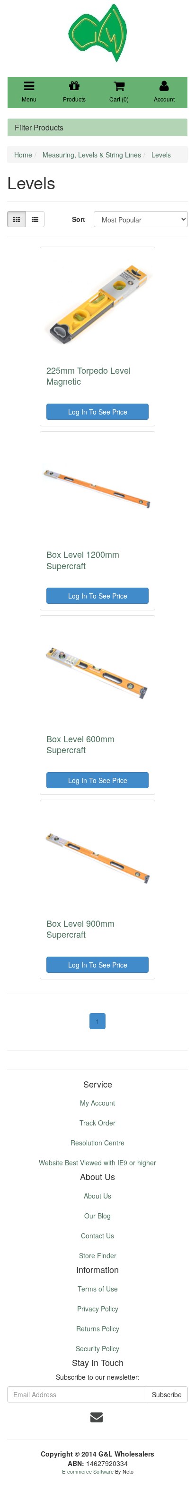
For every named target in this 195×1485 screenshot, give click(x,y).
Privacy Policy (97, 1308)
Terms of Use (98, 1288)
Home (23, 154)
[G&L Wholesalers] (97, 32)
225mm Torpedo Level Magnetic (88, 375)
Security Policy (97, 1348)
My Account (97, 1102)
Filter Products (39, 127)
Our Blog (97, 1215)
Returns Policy (97, 1328)
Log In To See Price (97, 411)
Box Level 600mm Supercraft (80, 744)
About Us (97, 1195)
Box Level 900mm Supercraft (80, 928)
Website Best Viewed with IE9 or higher (97, 1162)
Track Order (97, 1122)
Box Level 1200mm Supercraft (82, 559)
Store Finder (97, 1255)
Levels (161, 154)
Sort (78, 219)
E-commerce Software (88, 1471)
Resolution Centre (97, 1142)
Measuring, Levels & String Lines (92, 154)
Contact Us (97, 1235)
